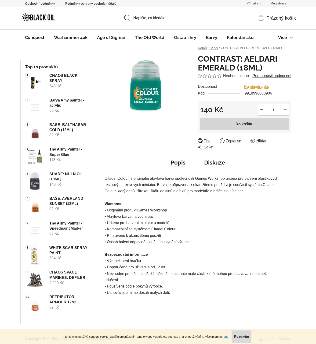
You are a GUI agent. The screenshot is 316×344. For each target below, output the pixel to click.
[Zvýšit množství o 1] (285, 110)
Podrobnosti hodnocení (272, 76)
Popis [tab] (178, 162)
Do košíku (245, 124)
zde (226, 336)
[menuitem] (34, 38)
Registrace (279, 3)
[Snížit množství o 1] (261, 110)
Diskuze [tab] (214, 162)
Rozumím (241, 336)
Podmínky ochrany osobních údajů (90, 3)
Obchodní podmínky (40, 3)
